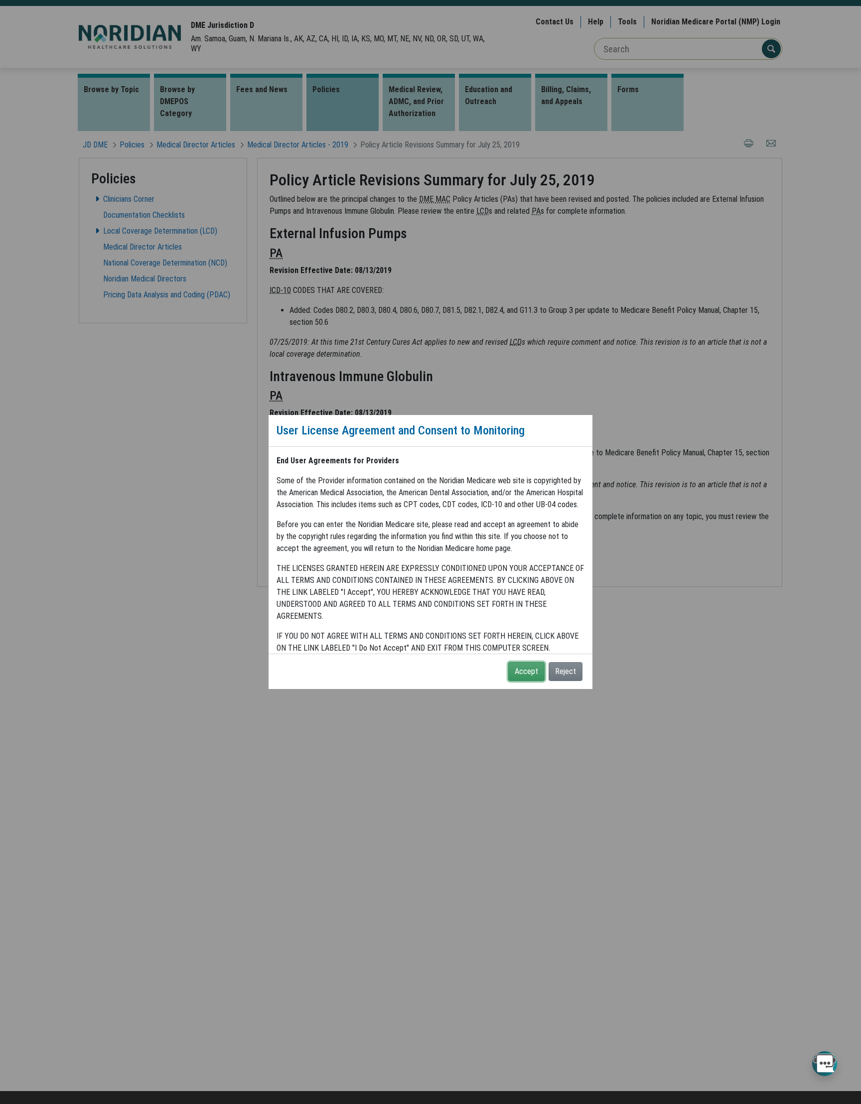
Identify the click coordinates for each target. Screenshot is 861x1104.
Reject (565, 671)
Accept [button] (526, 671)
